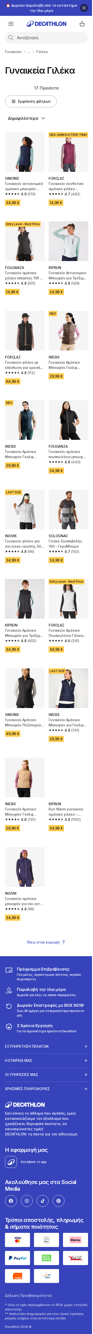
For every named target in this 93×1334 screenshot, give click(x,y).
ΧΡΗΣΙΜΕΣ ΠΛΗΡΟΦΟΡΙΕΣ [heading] (27, 1072)
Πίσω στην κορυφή (43, 942)
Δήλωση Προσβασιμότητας (28, 1277)
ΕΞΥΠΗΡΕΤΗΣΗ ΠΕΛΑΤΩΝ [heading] (27, 1029)
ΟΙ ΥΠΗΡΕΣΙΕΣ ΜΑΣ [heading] (21, 1058)
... (29, 52)
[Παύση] (84, 8)
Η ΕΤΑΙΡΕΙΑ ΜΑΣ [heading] (18, 1043)
